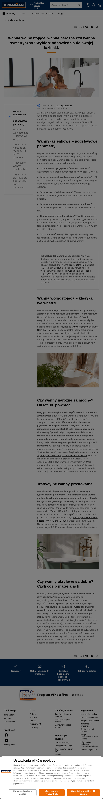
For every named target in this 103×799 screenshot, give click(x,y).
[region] (51, 777)
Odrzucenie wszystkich (51, 792)
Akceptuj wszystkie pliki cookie (83, 792)
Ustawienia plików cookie (22, 792)
